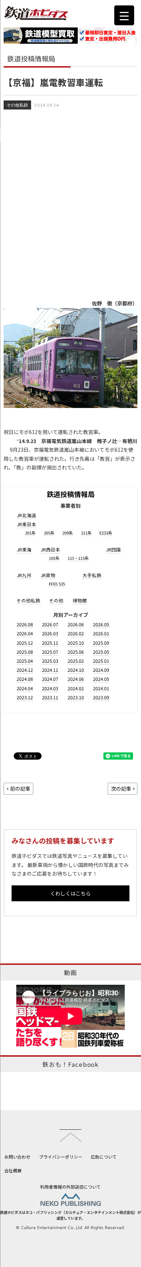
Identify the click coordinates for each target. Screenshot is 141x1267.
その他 (56, 600)
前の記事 (20, 788)
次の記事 (121, 788)
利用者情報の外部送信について (70, 1187)
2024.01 (101, 688)
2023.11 (50, 697)
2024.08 (25, 678)
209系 (67, 533)
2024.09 (101, 669)
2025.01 (101, 660)
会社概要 (13, 1170)
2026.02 (76, 633)
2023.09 (101, 697)
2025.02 (76, 660)
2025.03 (50, 660)
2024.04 (25, 688)
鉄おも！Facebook (70, 1064)
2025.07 (50, 651)
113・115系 (78, 558)
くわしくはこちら (70, 893)
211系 (86, 533)
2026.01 (101, 633)
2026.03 (50, 633)
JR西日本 (50, 549)
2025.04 (25, 660)
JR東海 (24, 549)
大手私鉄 (91, 575)
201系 (30, 533)
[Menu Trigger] (124, 15)
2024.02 (76, 688)
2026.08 (25, 624)
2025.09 (101, 642)
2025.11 (50, 642)
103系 (54, 558)
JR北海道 (26, 515)
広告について (104, 1157)
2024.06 (76, 678)
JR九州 (24, 575)
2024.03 (50, 688)
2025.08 (25, 651)
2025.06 (76, 651)
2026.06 (76, 624)
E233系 (105, 533)
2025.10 (76, 642)
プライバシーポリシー (60, 1157)
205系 (49, 533)
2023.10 (76, 697)
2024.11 (50, 669)
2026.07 (50, 624)
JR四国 (113, 549)
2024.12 (25, 669)
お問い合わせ (17, 1157)
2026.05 (101, 624)
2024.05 (101, 678)
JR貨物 (47, 575)
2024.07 (50, 678)
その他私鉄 (17, 105)
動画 (70, 972)
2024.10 (76, 669)
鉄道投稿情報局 (71, 494)
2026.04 (25, 633)
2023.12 (25, 697)
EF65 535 (57, 584)
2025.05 (101, 651)
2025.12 (25, 642)
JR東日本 (26, 524)
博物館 (80, 600)
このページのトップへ (70, 1135)
